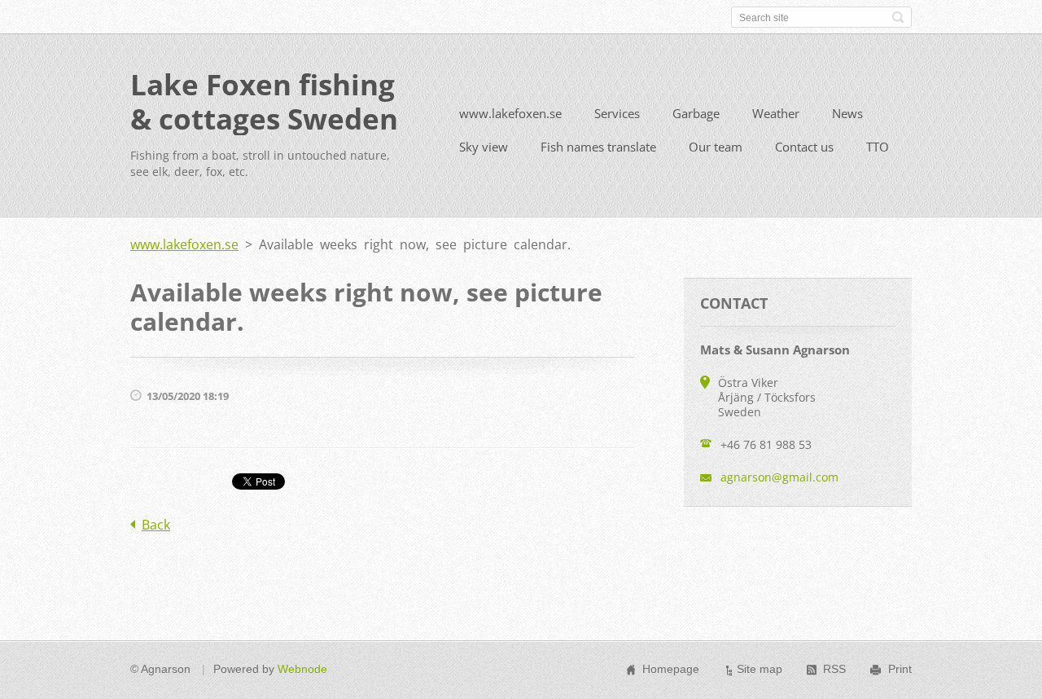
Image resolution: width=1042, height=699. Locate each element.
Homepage (670, 668)
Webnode (302, 668)
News (847, 113)
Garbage (696, 113)
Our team (715, 146)
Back (156, 525)
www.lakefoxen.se (510, 113)
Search (898, 17)
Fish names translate (598, 146)
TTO (877, 146)
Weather (775, 113)
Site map (759, 668)
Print (900, 668)
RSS (834, 668)
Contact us (804, 146)
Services (617, 113)
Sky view (483, 146)
